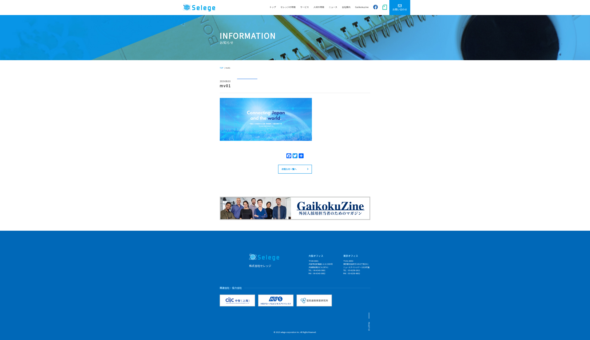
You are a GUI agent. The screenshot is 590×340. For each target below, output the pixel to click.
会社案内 (346, 7)
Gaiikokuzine (362, 7)
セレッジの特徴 (288, 7)
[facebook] (375, 7)
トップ (272, 7)
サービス (304, 7)
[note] (384, 7)
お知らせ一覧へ (289, 169)
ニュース (333, 7)
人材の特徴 (318, 7)
